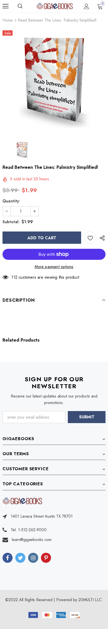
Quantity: (11, 201)
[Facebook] (8, 558)
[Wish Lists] (90, 237)
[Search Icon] (25, 6)
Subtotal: (11, 222)
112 (14, 277)
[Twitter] (20, 558)
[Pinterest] (46, 558)
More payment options (54, 267)
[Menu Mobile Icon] (6, 6)
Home (8, 20)
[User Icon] (86, 6)
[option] (54, 81)
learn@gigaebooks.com (31, 539)
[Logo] (54, 6)
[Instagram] (33, 558)
